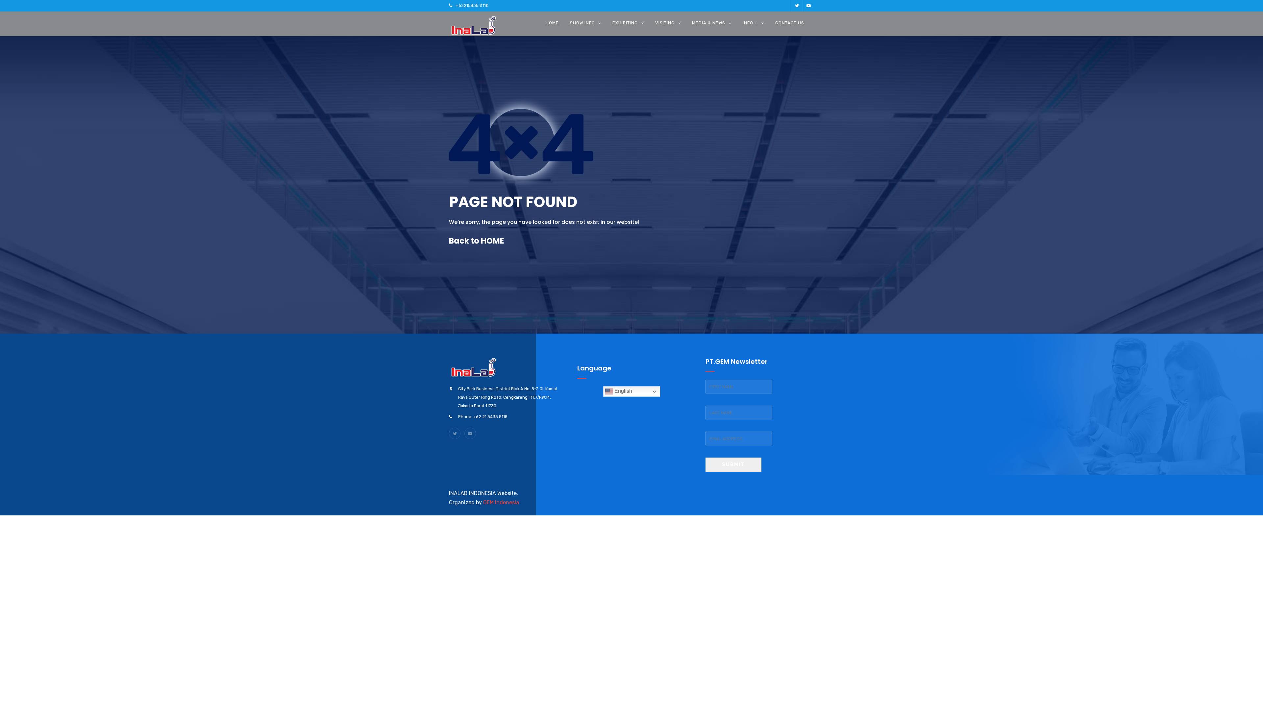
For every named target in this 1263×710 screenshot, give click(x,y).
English (622, 391)
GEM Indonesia (501, 502)
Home (552, 22)
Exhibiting (625, 22)
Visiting (665, 22)
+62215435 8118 (472, 5)
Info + (750, 22)
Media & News (708, 22)
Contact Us (789, 22)
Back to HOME (476, 240)
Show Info (582, 22)
